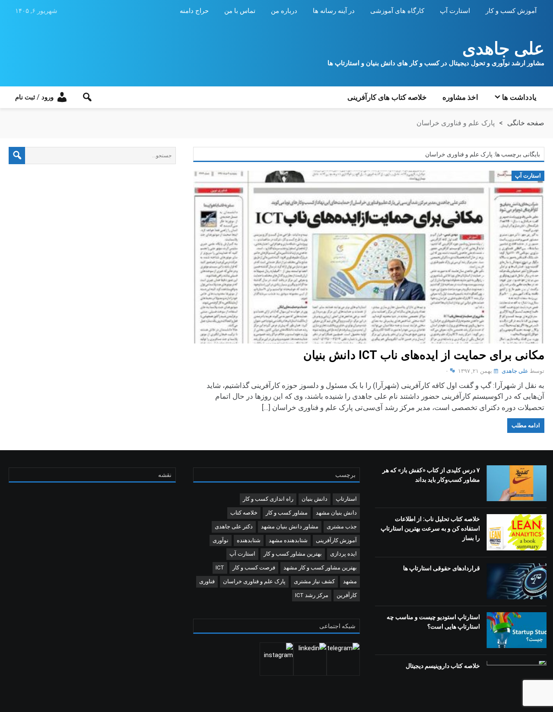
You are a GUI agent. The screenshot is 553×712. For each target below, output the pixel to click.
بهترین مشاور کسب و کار (293, 553)
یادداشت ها (519, 97)
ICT (220, 567)
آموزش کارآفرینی (336, 540)
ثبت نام (25, 97)
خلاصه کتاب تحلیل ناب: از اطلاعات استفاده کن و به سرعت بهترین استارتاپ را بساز (430, 528)
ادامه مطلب (526, 425)
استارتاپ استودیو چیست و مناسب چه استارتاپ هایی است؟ (433, 621)
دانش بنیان (314, 499)
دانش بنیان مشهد (336, 512)
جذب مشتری (342, 526)
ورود (47, 97)
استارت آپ (455, 11)
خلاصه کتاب (243, 512)
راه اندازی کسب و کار (268, 499)
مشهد (350, 581)
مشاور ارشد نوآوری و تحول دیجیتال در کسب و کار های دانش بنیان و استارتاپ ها (435, 63)
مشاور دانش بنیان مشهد (289, 526)
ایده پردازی (343, 553)
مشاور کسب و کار (287, 512)
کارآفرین (347, 595)
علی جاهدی (503, 48)
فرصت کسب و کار (253, 567)
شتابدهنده (249, 540)
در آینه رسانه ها (334, 11)
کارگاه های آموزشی (397, 11)
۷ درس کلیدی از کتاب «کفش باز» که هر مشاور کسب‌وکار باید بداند (431, 475)
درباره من (284, 11)
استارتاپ (346, 499)
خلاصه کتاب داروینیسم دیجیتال (443, 665)
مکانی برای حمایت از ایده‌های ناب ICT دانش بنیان (423, 355)
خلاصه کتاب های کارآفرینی (387, 97)
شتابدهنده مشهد (288, 540)
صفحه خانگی (525, 123)
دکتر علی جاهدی (234, 526)
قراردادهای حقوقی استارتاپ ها (441, 568)
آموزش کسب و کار (511, 11)
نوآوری (221, 540)
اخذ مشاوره (460, 97)
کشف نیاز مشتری (314, 581)
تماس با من (239, 11)
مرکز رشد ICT (311, 595)
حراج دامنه (194, 11)
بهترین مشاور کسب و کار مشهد (320, 567)
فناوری (207, 581)
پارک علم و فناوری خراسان (254, 581)
